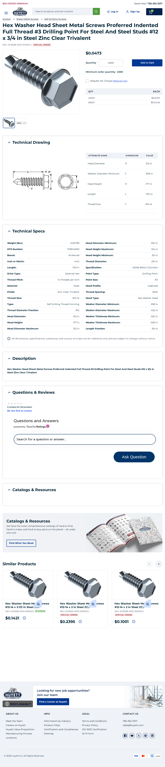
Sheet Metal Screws (27, 19)
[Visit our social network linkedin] (152, 735)
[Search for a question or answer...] (85, 439)
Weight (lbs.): (15, 243)
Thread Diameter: (96, 261)
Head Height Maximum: (100, 249)
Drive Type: (14, 273)
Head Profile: (93, 285)
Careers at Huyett (16, 725)
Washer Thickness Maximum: (103, 322)
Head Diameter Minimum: (101, 243)
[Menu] (6, 13)
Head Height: (15, 322)
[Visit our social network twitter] (138, 735)
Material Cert (120, 80)
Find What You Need (21, 543)
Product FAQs (52, 725)
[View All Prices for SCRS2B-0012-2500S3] (24, 618)
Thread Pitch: (15, 279)
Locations (11, 737)
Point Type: (92, 273)
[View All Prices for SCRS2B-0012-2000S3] (133, 621)
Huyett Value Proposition (20, 729)
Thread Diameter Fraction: (23, 310)
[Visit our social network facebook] (125, 735)
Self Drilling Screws (55, 19)
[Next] (158, 563)
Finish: (11, 291)
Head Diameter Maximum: (23, 328)
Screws (7, 19)
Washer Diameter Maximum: (103, 310)
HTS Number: (15, 249)
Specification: (94, 267)
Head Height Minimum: (99, 255)
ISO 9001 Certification (94, 729)
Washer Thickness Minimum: (103, 316)
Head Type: (92, 298)
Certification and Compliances (61, 729)
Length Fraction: (95, 328)
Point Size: (92, 279)
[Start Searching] (96, 11)
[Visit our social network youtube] (132, 735)
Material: (12, 285)
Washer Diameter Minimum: (102, 304)
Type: (10, 304)
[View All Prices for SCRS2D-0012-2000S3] (80, 621)
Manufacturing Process (19, 733)
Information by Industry (57, 721)
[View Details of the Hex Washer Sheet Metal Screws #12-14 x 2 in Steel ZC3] (82, 584)
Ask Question (134, 457)
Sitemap (48, 733)
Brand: (11, 255)
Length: (11, 267)
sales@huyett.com (133, 725)
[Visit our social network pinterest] (145, 735)
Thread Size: (14, 298)
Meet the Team (14, 721)
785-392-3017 (155, 3)
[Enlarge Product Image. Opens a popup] (38, 603)
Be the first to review (19, 410)
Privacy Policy (90, 725)
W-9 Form (88, 733)
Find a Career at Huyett (53, 701)
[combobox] (66, 11)
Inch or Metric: (15, 261)
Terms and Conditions (94, 721)
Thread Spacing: (95, 291)
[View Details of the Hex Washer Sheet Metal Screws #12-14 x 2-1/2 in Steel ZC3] (28, 584)
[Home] (20, 11)
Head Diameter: (16, 316)
